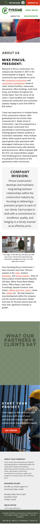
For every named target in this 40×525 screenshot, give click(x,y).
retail (17, 273)
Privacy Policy (24, 515)
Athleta (9, 293)
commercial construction (16, 80)
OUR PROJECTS (24, 521)
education (6, 276)
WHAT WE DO (7, 521)
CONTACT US (33, 2)
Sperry (28, 290)
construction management (13, 83)
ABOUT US (15, 521)
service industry (23, 276)
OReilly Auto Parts (16, 290)
